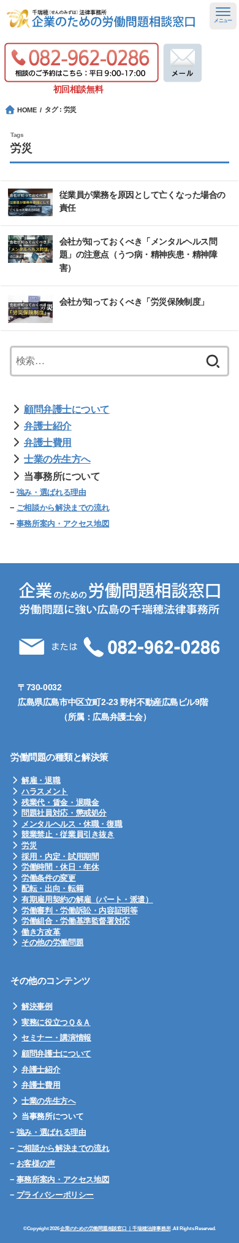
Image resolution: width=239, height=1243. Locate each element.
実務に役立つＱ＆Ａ (56, 1022)
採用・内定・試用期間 (60, 856)
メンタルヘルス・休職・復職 (71, 823)
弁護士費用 (48, 442)
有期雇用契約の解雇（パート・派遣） (87, 899)
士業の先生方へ (57, 459)
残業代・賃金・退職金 (60, 802)
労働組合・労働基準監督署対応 (75, 920)
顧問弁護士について (67, 409)
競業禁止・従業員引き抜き (67, 834)
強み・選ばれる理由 (51, 492)
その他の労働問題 (52, 942)
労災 (29, 845)
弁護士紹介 (48, 426)
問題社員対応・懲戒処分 (64, 812)
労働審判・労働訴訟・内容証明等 (79, 910)
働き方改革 (40, 932)
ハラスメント (44, 791)
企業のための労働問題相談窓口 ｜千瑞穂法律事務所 (115, 1228)
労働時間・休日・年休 (60, 866)
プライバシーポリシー (55, 1194)
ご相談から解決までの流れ (63, 507)
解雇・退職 (40, 780)
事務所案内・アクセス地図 (63, 523)
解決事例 (36, 1006)
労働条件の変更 (48, 878)
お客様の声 (36, 1163)
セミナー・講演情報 (56, 1037)
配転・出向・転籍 (52, 888)
